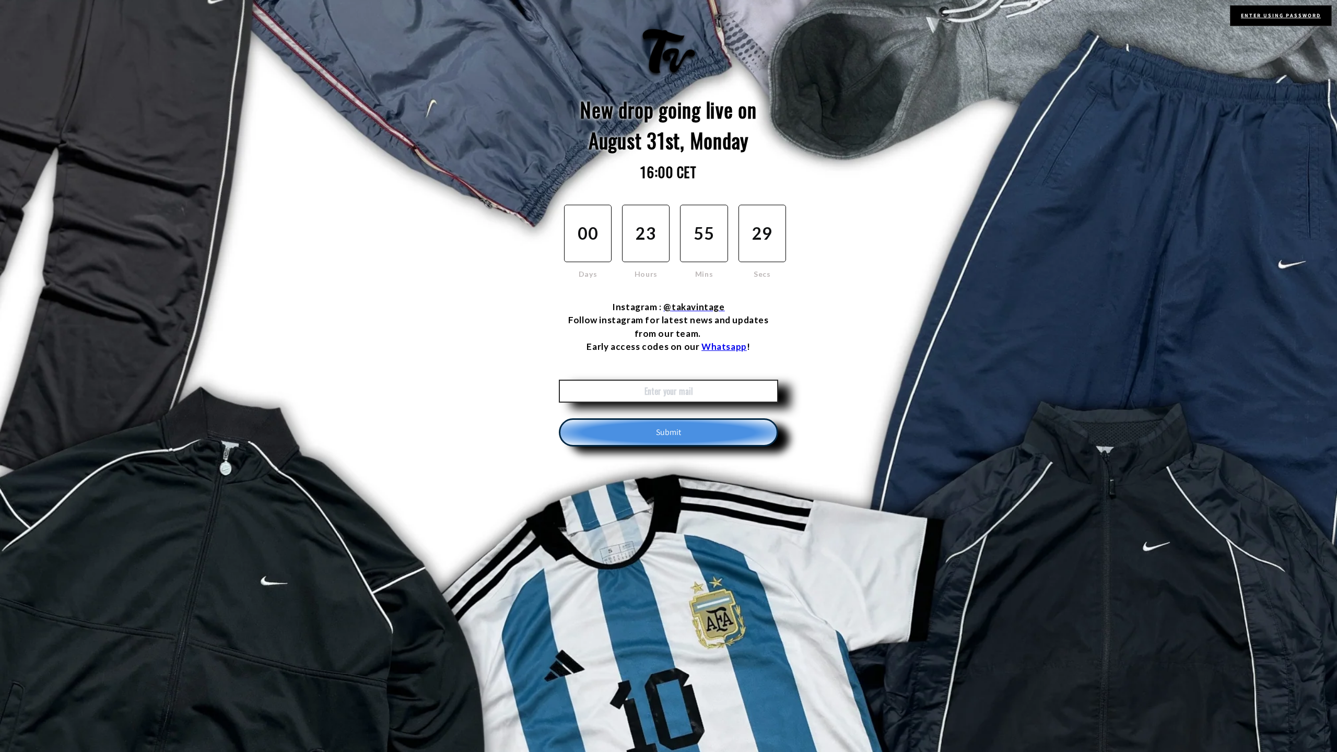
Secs (762, 273)
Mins (704, 273)
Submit (668, 432)
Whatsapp (724, 346)
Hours (646, 273)
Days (588, 273)
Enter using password (1281, 15)
